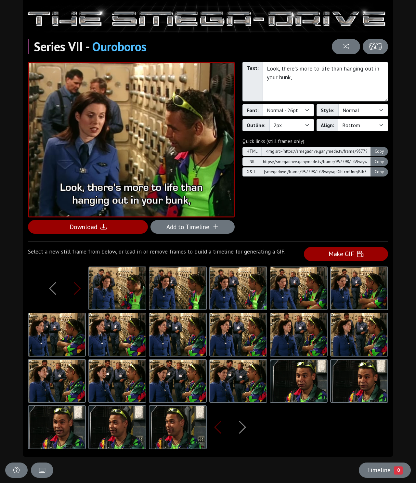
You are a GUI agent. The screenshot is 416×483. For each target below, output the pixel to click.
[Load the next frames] (242, 427)
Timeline (383, 470)
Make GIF (343, 254)
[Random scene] (346, 46)
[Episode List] (42, 470)
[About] (16, 470)
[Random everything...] (375, 46)
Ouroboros (119, 46)
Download (85, 227)
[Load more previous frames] (53, 288)
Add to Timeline (189, 227)
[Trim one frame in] (77, 288)
